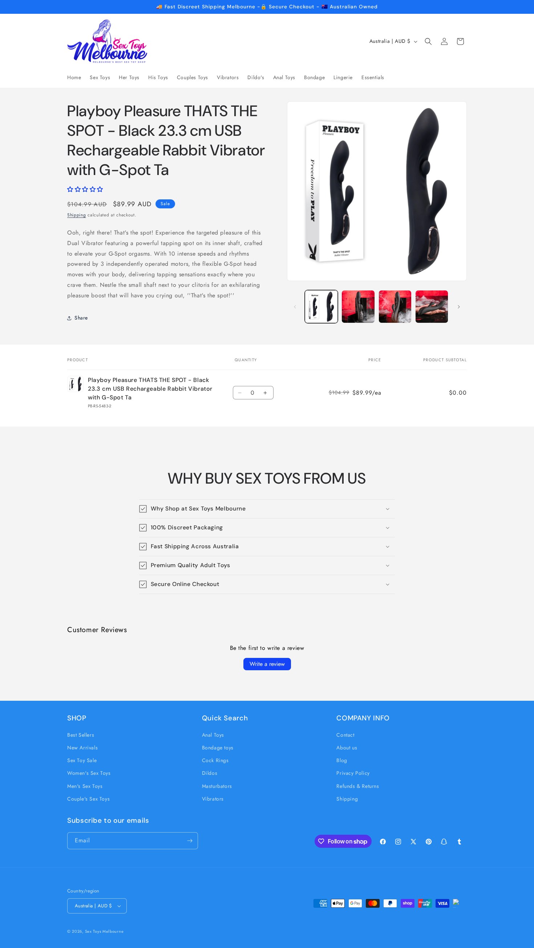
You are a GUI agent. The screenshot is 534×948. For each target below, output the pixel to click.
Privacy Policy (352, 773)
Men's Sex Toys (84, 786)
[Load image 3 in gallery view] (395, 306)
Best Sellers (80, 735)
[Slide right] (459, 307)
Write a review (267, 664)
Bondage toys (218, 747)
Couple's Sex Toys (88, 798)
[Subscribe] (190, 840)
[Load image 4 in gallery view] (431, 306)
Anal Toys (213, 735)
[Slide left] (295, 307)
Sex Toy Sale (82, 760)
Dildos (210, 773)
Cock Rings (215, 760)
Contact (345, 735)
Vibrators (213, 798)
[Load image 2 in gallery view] (358, 306)
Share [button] (81, 317)
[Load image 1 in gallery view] (321, 306)
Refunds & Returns (357, 786)
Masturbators (217, 786)
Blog (341, 760)
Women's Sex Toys (89, 773)
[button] (428, 41)
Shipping (76, 215)
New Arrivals (82, 747)
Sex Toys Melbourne (104, 931)
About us (346, 747)
